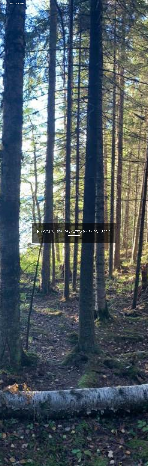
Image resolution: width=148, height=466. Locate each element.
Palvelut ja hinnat (139, 3)
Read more (74, 460)
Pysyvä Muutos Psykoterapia (13, 3)
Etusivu (131, 3)
